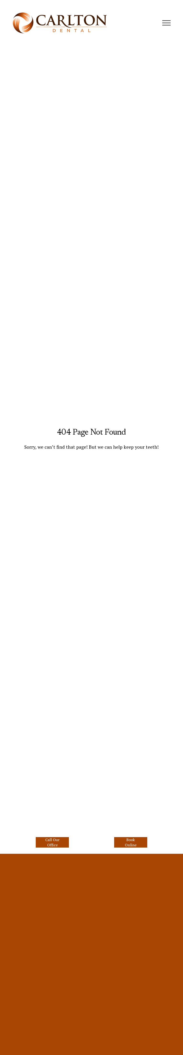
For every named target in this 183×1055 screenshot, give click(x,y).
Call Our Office (52, 842)
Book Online (131, 842)
